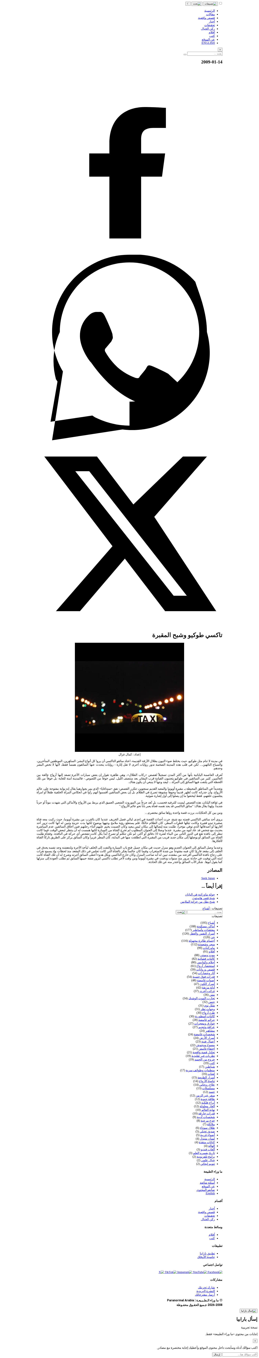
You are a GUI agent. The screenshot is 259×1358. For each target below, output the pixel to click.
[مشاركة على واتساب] (129, 439)
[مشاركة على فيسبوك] (129, 253)
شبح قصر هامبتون (203, 898)
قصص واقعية (206, 1212)
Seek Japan (208, 878)
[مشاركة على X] (129, 625)
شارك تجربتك (206, 1287)
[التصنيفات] (210, 4)
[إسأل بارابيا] (248, 1311)
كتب (212, 1238)
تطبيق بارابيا (207, 1253)
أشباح (206, 908)
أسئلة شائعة (207, 1182)
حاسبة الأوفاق (206, 1257)
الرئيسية (209, 1179)
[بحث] (197, 4)
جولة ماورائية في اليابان (200, 894)
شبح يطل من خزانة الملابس (197, 901)
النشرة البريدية (205, 1291)
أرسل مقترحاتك (205, 1294)
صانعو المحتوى (205, 1190)
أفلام (212, 1234)
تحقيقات (209, 1215)
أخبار (212, 1208)
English (210, 1193)
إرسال (217, 1354)
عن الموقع (208, 1186)
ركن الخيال (208, 1219)
